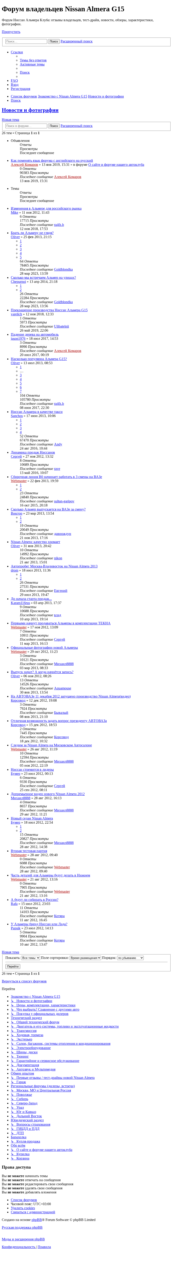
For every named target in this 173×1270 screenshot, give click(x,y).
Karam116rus (20, 603)
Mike (14, 212)
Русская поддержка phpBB (22, 1227)
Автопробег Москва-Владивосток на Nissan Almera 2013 (54, 566)
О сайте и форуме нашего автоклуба (116, 164)
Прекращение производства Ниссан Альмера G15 (49, 310)
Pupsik (15, 928)
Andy (58, 444)
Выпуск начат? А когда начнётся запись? (42, 672)
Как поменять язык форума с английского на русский (52, 160)
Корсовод (18, 700)
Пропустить (11, 32)
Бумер (15, 774)
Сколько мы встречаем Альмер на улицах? (43, 277)
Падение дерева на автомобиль (35, 334)
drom (14, 570)
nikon (58, 558)
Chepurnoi (18, 282)
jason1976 (18, 338)
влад (57, 615)
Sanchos (17, 416)
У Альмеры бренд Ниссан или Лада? (39, 924)
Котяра (59, 916)
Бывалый (61, 713)
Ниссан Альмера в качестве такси (37, 412)
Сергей (16, 456)
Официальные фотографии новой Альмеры (44, 647)
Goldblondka (63, 269)
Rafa (14, 904)
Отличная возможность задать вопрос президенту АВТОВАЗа (59, 721)
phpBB (37, 1220)
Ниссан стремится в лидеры (32, 769)
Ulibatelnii (61, 326)
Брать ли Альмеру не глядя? (32, 233)
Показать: (13, 958)
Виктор (16, 513)
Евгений (60, 591)
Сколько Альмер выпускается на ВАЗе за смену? (48, 509)
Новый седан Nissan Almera (32, 818)
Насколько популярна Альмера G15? (39, 359)
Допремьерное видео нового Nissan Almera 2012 (48, 794)
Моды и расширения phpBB (23, 1239)
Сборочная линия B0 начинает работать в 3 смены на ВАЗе (56, 477)
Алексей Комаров (24, 164)
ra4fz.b (59, 225)
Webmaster (19, 481)
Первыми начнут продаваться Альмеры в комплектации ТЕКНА (61, 623)
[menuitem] (33, 60)
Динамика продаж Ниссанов (33, 452)
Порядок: (109, 958)
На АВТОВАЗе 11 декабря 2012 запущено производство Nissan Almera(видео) (71, 696)
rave (57, 469)
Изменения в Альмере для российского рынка (46, 208)
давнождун (62, 534)
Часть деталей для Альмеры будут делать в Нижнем (50, 875)
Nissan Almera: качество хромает (35, 542)
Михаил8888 (64, 664)
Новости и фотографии (30, 110)
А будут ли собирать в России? (34, 900)
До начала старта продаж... (31, 599)
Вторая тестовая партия (29, 851)
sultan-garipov (64, 501)
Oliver (15, 237)
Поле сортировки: (55, 958)
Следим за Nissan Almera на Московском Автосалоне (51, 745)
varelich (16, 314)
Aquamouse (62, 688)
